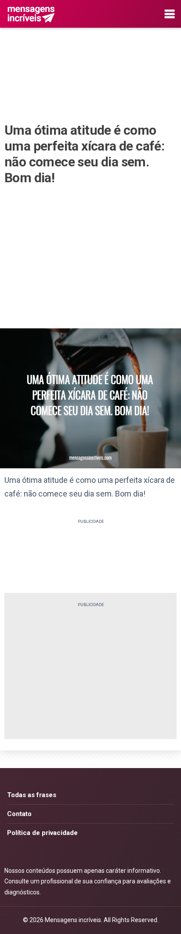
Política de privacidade (42, 833)
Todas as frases (31, 795)
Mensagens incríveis (73, 919)
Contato (19, 814)
